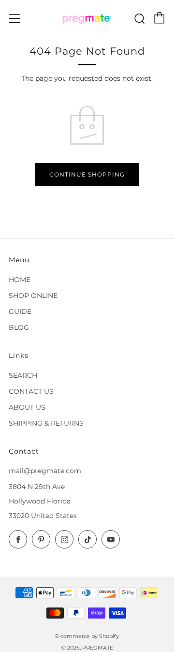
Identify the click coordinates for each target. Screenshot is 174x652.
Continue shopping (87, 174)
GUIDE (20, 311)
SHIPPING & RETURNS (46, 423)
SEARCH (23, 375)
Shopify (109, 636)
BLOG (19, 327)
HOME (19, 279)
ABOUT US (27, 407)
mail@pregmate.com (45, 470)
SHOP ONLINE (33, 295)
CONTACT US (31, 391)
